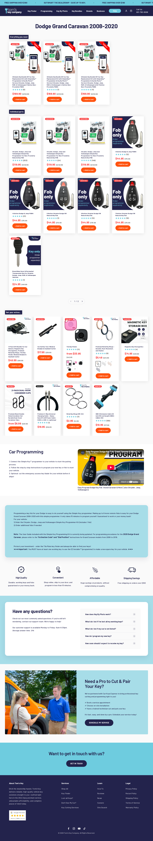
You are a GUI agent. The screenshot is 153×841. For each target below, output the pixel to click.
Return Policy (131, 793)
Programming (46, 11)
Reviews (100, 793)
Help (115, 11)
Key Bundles (77, 11)
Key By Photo (62, 11)
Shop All (64, 789)
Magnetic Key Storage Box (134, 347)
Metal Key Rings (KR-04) (75, 414)
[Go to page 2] (82, 301)
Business (101, 11)
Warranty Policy (132, 807)
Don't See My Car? (68, 803)
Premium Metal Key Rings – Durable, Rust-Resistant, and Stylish (105, 349)
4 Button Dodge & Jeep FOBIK (22, 213)
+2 (75, 369)
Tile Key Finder (72, 347)
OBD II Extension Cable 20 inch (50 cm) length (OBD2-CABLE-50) (105, 416)
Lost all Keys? (67, 798)
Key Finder (32, 11)
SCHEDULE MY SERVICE (99, 722)
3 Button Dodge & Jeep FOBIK (125, 152)
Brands (89, 11)
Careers (100, 803)
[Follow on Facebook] (68, 828)
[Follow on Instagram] (73, 828)
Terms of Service (133, 803)
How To (100, 789)
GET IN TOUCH (76, 763)
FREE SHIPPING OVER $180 (103, 3)
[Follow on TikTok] (84, 828)
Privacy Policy (131, 789)
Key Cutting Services (70, 807)
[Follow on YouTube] (79, 828)
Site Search (102, 807)
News (99, 798)
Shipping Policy (132, 798)
